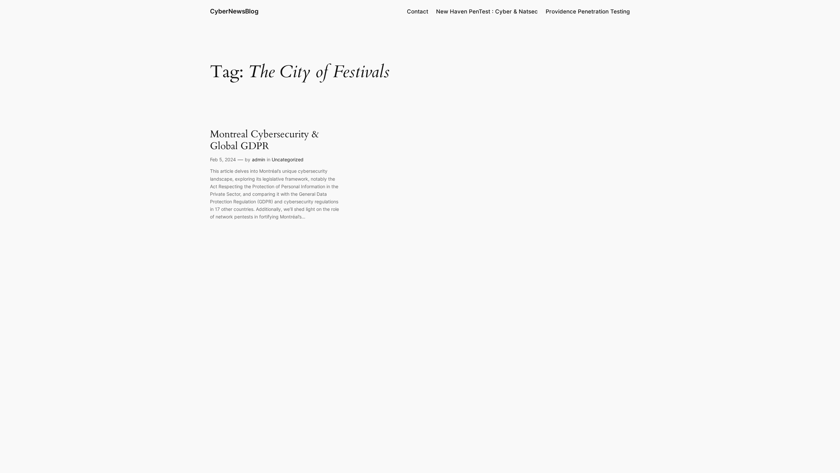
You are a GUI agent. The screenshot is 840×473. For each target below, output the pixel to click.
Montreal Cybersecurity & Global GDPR (264, 140)
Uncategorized (288, 159)
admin (258, 159)
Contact (417, 11)
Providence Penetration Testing (588, 11)
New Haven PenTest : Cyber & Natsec (487, 11)
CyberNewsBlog (234, 11)
